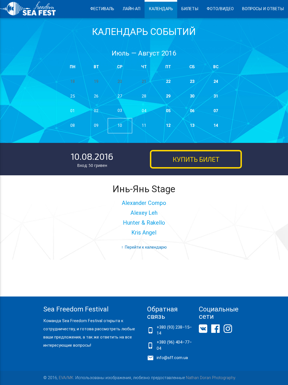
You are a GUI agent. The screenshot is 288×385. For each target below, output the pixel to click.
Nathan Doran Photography (210, 377)
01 (72, 111)
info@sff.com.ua (172, 357)
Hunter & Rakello (144, 222)
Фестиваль (102, 8)
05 (168, 111)
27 (120, 96)
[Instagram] (228, 331)
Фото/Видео (220, 8)
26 (96, 96)
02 (96, 111)
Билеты (189, 8)
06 (192, 111)
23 (192, 81)
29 (168, 96)
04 (144, 111)
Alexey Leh (144, 212)
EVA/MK (66, 377)
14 (215, 125)
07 (215, 111)
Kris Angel (143, 232)
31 (215, 96)
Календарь (161, 8)
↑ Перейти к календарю (144, 247)
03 (120, 110)
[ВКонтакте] (203, 331)
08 (72, 125)
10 (120, 125)
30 (192, 96)
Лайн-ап (131, 8)
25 (72, 96)
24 (215, 81)
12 (168, 125)
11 (144, 125)
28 (144, 96)
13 (192, 125)
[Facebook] (215, 331)
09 (96, 125)
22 (168, 81)
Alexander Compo (144, 203)
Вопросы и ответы (263, 8)
